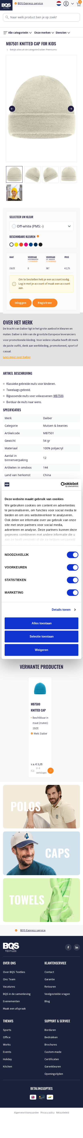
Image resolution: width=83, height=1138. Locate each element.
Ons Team (9, 979)
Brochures (51, 1045)
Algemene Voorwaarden (26, 1112)
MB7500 (58, 396)
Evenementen (11, 1001)
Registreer (45, 303)
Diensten (61, 33)
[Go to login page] (66, 3)
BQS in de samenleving (17, 994)
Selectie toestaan (42, 636)
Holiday (7, 1059)
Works (7, 1045)
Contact (49, 972)
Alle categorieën (18, 33)
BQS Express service (30, 3)
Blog (47, 1001)
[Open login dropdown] (72, 3)
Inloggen (20, 303)
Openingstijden (54, 1074)
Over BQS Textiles (14, 972)
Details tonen (61, 609)
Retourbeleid (62, 1112)
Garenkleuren (53, 1067)
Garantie (50, 979)
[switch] (72, 567)
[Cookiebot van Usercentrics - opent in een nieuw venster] (60, 484)
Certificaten (52, 1059)
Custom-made (53, 1052)
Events (7, 1052)
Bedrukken (51, 1037)
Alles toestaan (42, 623)
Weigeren (41, 650)
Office (6, 1037)
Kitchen (7, 1067)
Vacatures (9, 987)
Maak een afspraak (14, 1009)
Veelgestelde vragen (57, 994)
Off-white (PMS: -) (30, 226)
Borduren (50, 1030)
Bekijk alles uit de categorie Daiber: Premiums (33, 50)
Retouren (50, 987)
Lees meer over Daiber (17, 357)
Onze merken (42, 33)
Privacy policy (47, 1112)
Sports (7, 1030)
